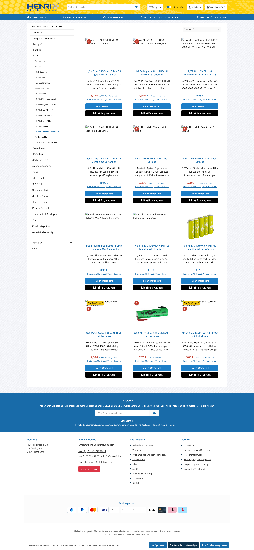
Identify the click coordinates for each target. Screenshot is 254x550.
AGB (141, 424)
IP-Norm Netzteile (41, 208)
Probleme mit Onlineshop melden (149, 454)
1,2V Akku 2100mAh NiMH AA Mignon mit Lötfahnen (104, 73)
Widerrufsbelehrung (142, 473)
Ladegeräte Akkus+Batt (44, 38)
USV (34, 220)
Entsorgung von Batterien (197, 450)
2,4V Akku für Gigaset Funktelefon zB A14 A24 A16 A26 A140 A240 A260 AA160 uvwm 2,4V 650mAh (200, 73)
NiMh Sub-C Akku (43, 120)
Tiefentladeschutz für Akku (45, 142)
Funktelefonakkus (42, 82)
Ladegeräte (38, 44)
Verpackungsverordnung (196, 464)
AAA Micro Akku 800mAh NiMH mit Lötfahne (152, 334)
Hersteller (37, 242)
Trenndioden (39, 148)
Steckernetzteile (40, 160)
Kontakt (136, 483)
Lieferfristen (138, 459)
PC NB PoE (37, 184)
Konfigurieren (158, 545)
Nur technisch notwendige (183, 545)
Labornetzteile (39, 32)
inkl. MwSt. (175, 7)
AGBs (135, 469)
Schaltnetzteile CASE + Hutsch (47, 26)
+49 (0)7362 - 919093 (92, 451)
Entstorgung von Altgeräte (197, 459)
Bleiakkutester (41, 61)
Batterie (37, 49)
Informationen (138, 439)
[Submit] (154, 413)
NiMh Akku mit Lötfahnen (47, 131)
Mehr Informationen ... (111, 545)
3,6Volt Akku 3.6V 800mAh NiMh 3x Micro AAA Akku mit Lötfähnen (103, 247)
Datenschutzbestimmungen (98, 424)
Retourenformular (193, 454)
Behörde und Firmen (142, 445)
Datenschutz (190, 445)
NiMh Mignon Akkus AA (46, 104)
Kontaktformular (103, 462)
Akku (35, 55)
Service (185, 439)
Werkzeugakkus (41, 137)
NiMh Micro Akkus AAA (46, 99)
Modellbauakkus (42, 88)
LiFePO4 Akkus (41, 71)
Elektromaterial (39, 202)
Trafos (35, 172)
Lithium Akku (40, 77)
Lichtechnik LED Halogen (44, 214)
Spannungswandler (41, 166)
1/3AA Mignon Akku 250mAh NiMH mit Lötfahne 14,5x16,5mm (151, 73)
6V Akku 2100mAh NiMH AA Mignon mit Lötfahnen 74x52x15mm (200, 247)
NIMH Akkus (40, 93)
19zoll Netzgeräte (41, 226)
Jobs (134, 464)
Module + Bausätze (41, 196)
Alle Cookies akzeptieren (214, 545)
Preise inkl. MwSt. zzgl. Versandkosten (104, 99)
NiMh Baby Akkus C (44, 109)
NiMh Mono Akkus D (45, 115)
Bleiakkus (39, 66)
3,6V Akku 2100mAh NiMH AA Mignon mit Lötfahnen (104, 160)
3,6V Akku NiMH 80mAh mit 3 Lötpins (200, 160)
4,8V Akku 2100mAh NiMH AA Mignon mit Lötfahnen (152, 247)
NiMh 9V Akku (42, 126)
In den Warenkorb (104, 106)
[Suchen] (136, 7)
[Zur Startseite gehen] (43, 7)
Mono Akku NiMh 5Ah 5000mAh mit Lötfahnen (200, 334)
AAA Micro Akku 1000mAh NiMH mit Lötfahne (104, 334)
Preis (34, 248)
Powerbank (38, 153)
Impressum (137, 478)
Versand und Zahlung (194, 469)
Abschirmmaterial (41, 190)
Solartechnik (38, 178)
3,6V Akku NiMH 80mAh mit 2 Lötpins (152, 160)
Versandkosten (119, 531)
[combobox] (100, 7)
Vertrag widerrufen (89, 469)
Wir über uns (138, 450)
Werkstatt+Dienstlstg (42, 232)
